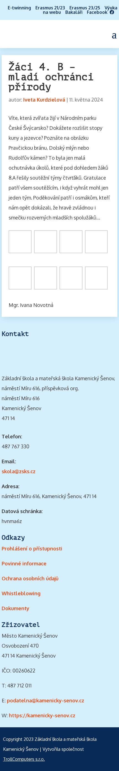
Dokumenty (15, 608)
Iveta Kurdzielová (44, 100)
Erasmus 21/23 (50, 8)
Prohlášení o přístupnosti (32, 548)
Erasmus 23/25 (84, 8)
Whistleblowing (21, 593)
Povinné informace (24, 563)
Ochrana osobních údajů (30, 578)
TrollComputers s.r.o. (24, 759)
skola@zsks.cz (18, 471)
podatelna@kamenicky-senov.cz (45, 700)
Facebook (98, 12)
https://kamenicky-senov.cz (42, 715)
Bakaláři (73, 12)
